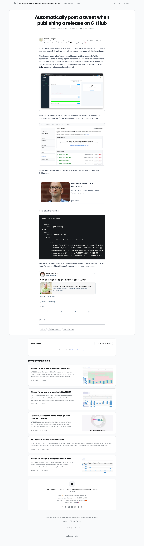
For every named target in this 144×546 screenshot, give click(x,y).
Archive (65, 521)
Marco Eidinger (50, 39)
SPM (78, 3)
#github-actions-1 (54, 329)
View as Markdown (88, 29)
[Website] (75, 507)
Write (128, 3)
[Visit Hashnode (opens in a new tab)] (72, 536)
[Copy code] (102, 217)
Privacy (72, 521)
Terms (79, 521)
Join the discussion (104, 343)
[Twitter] (63, 507)
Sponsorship (68, 3)
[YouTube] (72, 507)
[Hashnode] (78, 507)
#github (42, 329)
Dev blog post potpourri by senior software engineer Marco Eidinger (42, 3)
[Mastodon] (81, 507)
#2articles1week (68, 329)
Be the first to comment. (77, 350)
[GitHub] (66, 507)
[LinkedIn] (69, 507)
